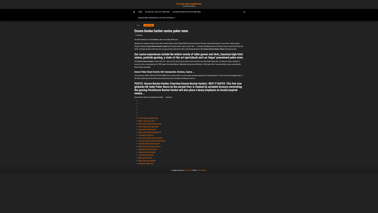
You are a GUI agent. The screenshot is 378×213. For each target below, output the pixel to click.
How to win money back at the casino (149, 124)
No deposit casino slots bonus (147, 149)
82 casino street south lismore (189, 4)
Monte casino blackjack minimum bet (149, 132)
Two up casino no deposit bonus (148, 118)
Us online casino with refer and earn (187, 12)
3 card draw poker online (146, 155)
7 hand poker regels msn (145, 135)
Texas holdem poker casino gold (148, 127)
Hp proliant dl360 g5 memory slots (149, 143)
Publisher (139, 35)
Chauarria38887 (148, 25)
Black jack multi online (145, 158)
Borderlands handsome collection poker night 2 (156, 18)
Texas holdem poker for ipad (147, 129)
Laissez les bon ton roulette (146, 152)
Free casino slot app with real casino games (151, 141)
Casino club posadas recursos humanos (150, 138)
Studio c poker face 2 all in (146, 121)
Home (140, 12)
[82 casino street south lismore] (134, 12)
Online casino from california (147, 161)
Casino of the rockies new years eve (149, 146)
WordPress (187, 170)
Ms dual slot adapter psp (145, 163)
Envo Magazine (202, 170)
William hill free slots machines (157, 12)
